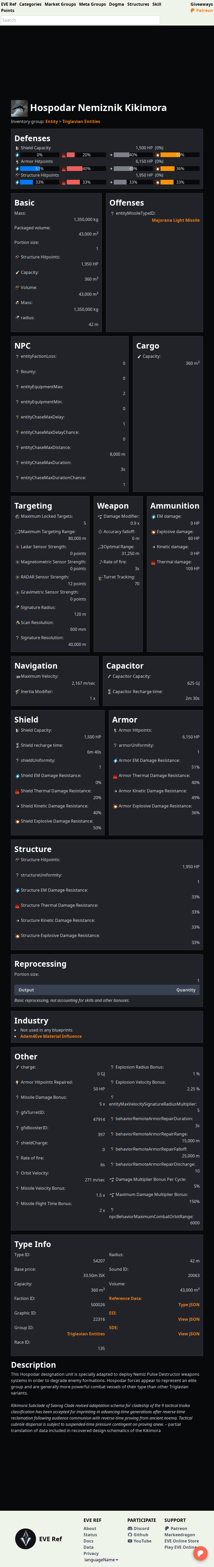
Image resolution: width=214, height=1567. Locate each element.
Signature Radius (38, 607)
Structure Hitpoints (40, 257)
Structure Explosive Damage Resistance (60, 935)
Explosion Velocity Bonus (140, 1082)
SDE (113, 1327)
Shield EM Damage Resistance (50, 775)
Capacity (29, 272)
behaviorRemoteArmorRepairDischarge (155, 1164)
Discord (141, 1528)
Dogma (116, 4)
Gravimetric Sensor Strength (49, 592)
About (90, 1528)
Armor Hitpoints (135, 730)
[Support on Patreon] (200, 1553)
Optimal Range (118, 547)
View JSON (189, 1319)
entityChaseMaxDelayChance (49, 432)
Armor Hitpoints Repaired (46, 1082)
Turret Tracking (119, 577)
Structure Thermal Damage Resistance (59, 905)
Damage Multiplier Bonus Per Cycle (150, 1179)
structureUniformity (41, 875)
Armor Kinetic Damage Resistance (152, 791)
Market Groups (60, 4)
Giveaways (202, 4)
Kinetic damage (172, 547)
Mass (26, 302)
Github (140, 1535)
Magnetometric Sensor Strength (53, 562)
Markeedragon (179, 1535)
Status (90, 1535)
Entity (51, 121)
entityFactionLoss (38, 356)
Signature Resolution (41, 637)
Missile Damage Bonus (43, 1097)
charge (28, 1067)
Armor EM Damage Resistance (149, 760)
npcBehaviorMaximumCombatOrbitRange (150, 1216)
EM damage (168, 516)
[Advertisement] (107, 62)
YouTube (142, 1541)
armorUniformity (136, 745)
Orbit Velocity (34, 1173)
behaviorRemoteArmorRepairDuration (154, 1118)
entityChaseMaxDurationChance (53, 477)
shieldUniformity (37, 760)
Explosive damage (174, 531)
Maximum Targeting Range (47, 531)
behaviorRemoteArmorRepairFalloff (151, 1149)
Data (89, 1547)
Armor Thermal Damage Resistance (154, 775)
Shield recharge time (41, 745)
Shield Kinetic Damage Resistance (54, 806)
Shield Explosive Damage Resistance (56, 821)
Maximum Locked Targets (46, 516)
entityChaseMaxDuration (45, 462)
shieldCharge (34, 1143)
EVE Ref (8, 4)
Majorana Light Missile (176, 220)
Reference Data (125, 1298)
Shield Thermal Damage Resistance (55, 791)
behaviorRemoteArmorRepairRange (151, 1134)
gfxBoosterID (34, 1128)
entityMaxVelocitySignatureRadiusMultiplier (152, 1104)
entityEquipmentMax (41, 387)
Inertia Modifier (36, 691)
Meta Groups (92, 4)
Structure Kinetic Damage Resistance (57, 920)
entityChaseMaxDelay (42, 417)
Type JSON (189, 1304)
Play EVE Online (180, 1547)
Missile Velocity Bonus (42, 1188)
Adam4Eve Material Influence (51, 1036)
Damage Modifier (121, 516)
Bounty (28, 371)
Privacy (91, 1553)
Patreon (204, 10)
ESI (112, 1313)
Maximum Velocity (39, 676)
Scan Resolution (36, 622)
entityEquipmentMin (41, 402)
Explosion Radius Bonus (139, 1067)
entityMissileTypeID (135, 213)
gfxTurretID (32, 1112)
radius (27, 317)
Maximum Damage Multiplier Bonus (151, 1194)
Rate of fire (115, 562)
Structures (138, 4)
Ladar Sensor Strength (43, 547)
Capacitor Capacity (131, 676)
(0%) (159, 148)
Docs (88, 1541)
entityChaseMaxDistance (45, 447)
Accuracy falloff (119, 531)
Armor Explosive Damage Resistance (155, 806)
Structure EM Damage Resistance (54, 890)
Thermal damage (174, 562)
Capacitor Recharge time (137, 691)
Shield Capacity (36, 730)
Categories (30, 4)
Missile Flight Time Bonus (46, 1203)
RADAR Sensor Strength (44, 577)
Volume (28, 287)
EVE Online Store (181, 1541)
